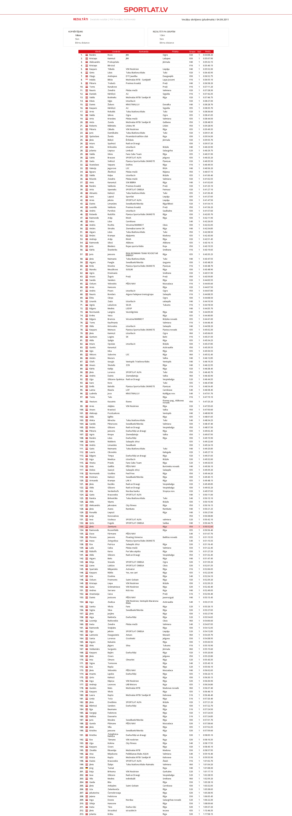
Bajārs (111, 652)
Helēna (92, 716)
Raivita (92, 498)
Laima (92, 390)
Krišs (91, 266)
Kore (110, 382)
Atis (91, 491)
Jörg (91, 768)
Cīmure (111, 659)
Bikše (110, 79)
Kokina (111, 743)
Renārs (92, 54)
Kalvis (92, 441)
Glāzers (111, 427)
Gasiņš (111, 469)
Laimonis (93, 634)
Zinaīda (92, 750)
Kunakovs (112, 86)
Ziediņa (111, 602)
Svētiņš (111, 161)
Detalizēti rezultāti (98, 19)
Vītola (110, 606)
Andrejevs (112, 76)
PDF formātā (116, 19)
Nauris (92, 90)
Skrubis (111, 228)
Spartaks (93, 569)
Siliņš (110, 242)
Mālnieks (112, 125)
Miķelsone (112, 753)
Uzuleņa (112, 519)
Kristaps (93, 58)
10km (78, 35)
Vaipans (111, 164)
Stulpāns (112, 627)
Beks (110, 558)
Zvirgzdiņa (113, 540)
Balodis (111, 386)
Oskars (92, 283)
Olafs (92, 361)
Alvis (91, 147)
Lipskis (111, 673)
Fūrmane (112, 533)
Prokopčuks (113, 62)
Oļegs (92, 76)
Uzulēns (111, 473)
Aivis (91, 466)
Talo (110, 397)
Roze (110, 54)
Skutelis (111, 365)
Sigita (92, 610)
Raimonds (94, 217)
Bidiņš (110, 140)
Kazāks (111, 484)
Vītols (110, 691)
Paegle (111, 262)
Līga (91, 379)
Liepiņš (111, 512)
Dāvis (92, 101)
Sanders (111, 705)
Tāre (110, 807)
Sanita (92, 606)
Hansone (112, 803)
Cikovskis (112, 452)
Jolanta (92, 150)
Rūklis (110, 572)
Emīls (91, 386)
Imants (92, 673)
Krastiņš (112, 409)
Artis (91, 118)
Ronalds (93, 512)
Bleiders (111, 246)
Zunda (111, 122)
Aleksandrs (94, 62)
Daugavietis (113, 634)
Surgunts (112, 649)
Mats (110, 688)
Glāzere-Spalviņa (116, 379)
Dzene (111, 799)
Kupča (110, 695)
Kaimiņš (111, 58)
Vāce (110, 610)
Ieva (91, 519)
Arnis (91, 200)
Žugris (111, 276)
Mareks (92, 269)
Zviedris (111, 90)
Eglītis (110, 416)
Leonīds (93, 207)
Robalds (111, 111)
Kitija (91, 562)
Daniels (92, 93)
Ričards (92, 178)
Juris (91, 132)
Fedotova (112, 796)
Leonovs (112, 684)
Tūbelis (111, 69)
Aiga (91, 617)
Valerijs (92, 168)
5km (77, 39)
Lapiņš (111, 196)
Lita (91, 576)
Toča (110, 698)
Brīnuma (112, 771)
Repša (110, 666)
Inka (110, 351)
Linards (92, 301)
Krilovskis (112, 147)
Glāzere (111, 775)
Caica (110, 593)
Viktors (92, 354)
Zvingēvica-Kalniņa (113, 735)
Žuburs (111, 104)
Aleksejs (93, 413)
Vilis (91, 778)
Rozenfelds (113, 530)
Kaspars (93, 69)
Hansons (112, 287)
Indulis (92, 79)
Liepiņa (111, 150)
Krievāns (112, 118)
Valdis (92, 97)
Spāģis (111, 340)
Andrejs (93, 239)
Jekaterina (94, 792)
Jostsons (112, 597)
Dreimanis (112, 273)
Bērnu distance (82, 42)
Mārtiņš (93, 705)
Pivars (110, 290)
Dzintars (93, 477)
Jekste (111, 200)
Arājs (110, 217)
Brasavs (111, 157)
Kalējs (110, 368)
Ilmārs (92, 235)
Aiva (91, 753)
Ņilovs (111, 115)
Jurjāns (111, 613)
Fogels (111, 523)
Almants (93, 193)
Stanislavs (94, 164)
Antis (91, 122)
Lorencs (111, 372)
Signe (92, 663)
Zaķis (110, 301)
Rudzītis (111, 214)
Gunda (92, 723)
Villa (110, 727)
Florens (92, 537)
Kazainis (112, 401)
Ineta (91, 624)
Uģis (91, 351)
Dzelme (111, 576)
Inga (91, 459)
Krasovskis (113, 494)
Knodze (111, 266)
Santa (92, 638)
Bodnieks (112, 97)
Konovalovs (113, 516)
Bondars (112, 294)
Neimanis (112, 258)
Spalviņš (112, 143)
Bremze (111, 319)
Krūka (110, 814)
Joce (110, 393)
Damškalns (113, 132)
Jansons (111, 254)
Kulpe (110, 175)
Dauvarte (112, 716)
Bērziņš (111, 65)
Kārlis (92, 249)
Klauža (111, 390)
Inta (91, 659)
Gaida (92, 782)
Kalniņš (111, 193)
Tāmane (112, 739)
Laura (92, 695)
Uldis (91, 326)
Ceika (110, 547)
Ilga (91, 709)
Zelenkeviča (113, 789)
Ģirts (91, 523)
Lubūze (111, 565)
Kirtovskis (112, 326)
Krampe (111, 235)
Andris (92, 210)
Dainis (92, 104)
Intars (92, 143)
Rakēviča (112, 617)
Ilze (91, 544)
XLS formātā (129, 19)
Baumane (112, 709)
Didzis (92, 469)
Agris (91, 273)
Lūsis (110, 72)
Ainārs (92, 228)
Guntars (93, 336)
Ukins (110, 154)
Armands (93, 480)
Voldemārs (94, 649)
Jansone (111, 730)
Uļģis (110, 101)
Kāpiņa (111, 681)
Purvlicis (111, 210)
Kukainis (112, 642)
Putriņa (111, 544)
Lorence (111, 638)
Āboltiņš (112, 171)
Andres (92, 590)
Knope (111, 434)
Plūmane (112, 723)
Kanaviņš (112, 182)
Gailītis (111, 466)
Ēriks (91, 297)
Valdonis (112, 186)
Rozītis (111, 225)
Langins (111, 312)
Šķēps (110, 764)
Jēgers (111, 645)
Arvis (91, 111)
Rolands (93, 214)
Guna (91, 586)
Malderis (112, 441)
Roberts (93, 125)
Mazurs (111, 358)
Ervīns (92, 315)
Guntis (92, 347)
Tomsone (112, 663)
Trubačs (111, 83)
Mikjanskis (113, 569)
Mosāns (111, 719)
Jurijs (91, 516)
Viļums (111, 501)
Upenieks (112, 189)
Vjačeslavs (94, 136)
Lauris (92, 452)
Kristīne (93, 730)
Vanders (111, 280)
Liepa (110, 583)
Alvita (92, 420)
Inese (91, 540)
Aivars (92, 276)
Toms (92, 86)
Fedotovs (112, 712)
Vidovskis (112, 283)
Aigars (92, 232)
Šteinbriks (112, 249)
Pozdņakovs (114, 413)
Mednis (111, 308)
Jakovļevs (112, 505)
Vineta (92, 462)
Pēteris (92, 83)
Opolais (111, 343)
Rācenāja (112, 750)
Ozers (111, 656)
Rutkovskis (113, 620)
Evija (91, 771)
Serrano (111, 590)
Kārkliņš (111, 93)
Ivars (91, 196)
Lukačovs (112, 304)
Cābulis (111, 129)
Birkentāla (112, 498)
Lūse (110, 221)
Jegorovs (112, 168)
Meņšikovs (113, 269)
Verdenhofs (113, 491)
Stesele (111, 562)
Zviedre (111, 624)
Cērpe (110, 297)
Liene (91, 565)
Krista (92, 757)
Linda (91, 698)
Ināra (91, 221)
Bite (109, 782)
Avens (110, 508)
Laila (91, 547)
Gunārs (92, 688)
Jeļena (92, 796)
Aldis (91, 340)
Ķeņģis (111, 361)
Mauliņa (111, 459)
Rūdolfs (93, 551)
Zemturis (112, 526)
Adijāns (111, 406)
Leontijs (93, 620)
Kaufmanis (113, 322)
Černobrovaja (114, 792)
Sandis (92, 280)
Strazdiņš (112, 810)
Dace (91, 533)
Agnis (92, 304)
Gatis (91, 161)
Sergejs (93, 712)
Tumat (111, 768)
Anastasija (94, 593)
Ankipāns (112, 785)
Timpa (111, 455)
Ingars (92, 642)
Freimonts (112, 579)
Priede (111, 462)
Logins (111, 336)
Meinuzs (112, 329)
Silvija (92, 803)
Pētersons (112, 423)
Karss (110, 551)
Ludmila (93, 393)
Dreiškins (112, 702)
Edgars (92, 308)
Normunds (94, 312)
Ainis (91, 182)
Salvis (92, 157)
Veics (110, 315)
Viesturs (93, 401)
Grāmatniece (114, 586)
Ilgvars (92, 171)
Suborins (112, 354)
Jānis (91, 140)
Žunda (111, 136)
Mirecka (111, 420)
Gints (91, 72)
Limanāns (112, 203)
